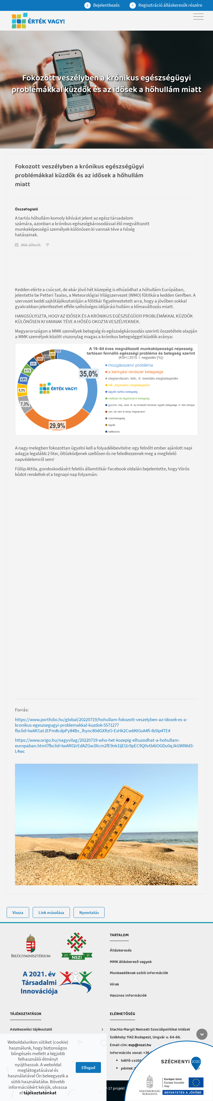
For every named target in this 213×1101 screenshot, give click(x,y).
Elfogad (88, 1067)
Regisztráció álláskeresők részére (170, 5)
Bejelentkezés (106, 5)
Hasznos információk (128, 995)
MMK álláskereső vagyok (131, 962)
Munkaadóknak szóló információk (139, 973)
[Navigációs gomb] (198, 16)
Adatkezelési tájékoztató (31, 1029)
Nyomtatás (89, 912)
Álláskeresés (121, 950)
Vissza (17, 912)
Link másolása (51, 912)
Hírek (114, 984)
